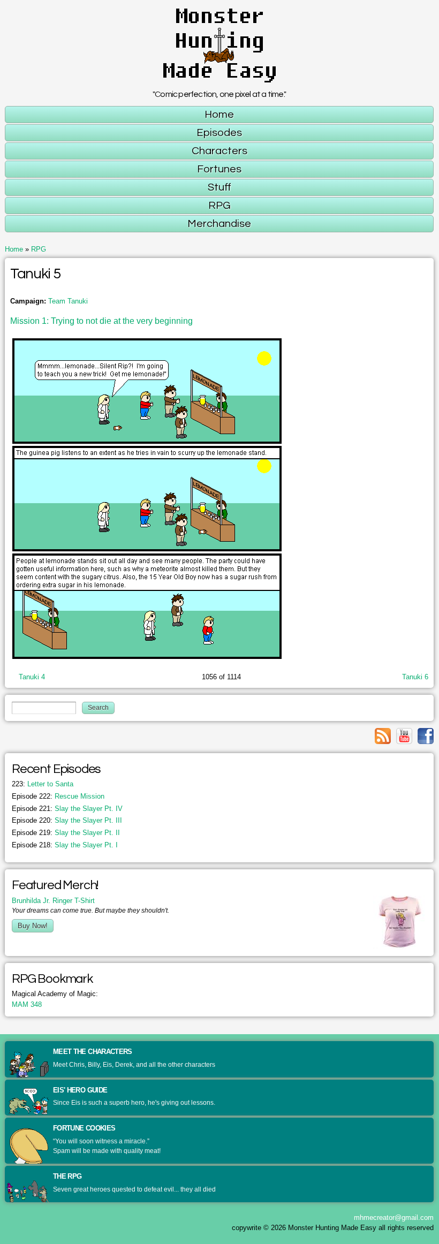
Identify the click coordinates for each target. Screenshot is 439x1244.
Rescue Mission (58, 796)
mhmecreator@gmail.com (394, 1217)
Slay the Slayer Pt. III (67, 820)
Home (14, 249)
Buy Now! (33, 926)
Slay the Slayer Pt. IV (67, 809)
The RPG (67, 1176)
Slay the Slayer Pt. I (65, 845)
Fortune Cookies (84, 1128)
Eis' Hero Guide (80, 1090)
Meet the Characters (92, 1052)
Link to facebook (426, 736)
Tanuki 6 (415, 677)
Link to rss (383, 736)
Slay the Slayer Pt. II (66, 833)
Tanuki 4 (32, 677)
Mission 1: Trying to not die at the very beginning (101, 320)
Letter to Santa (42, 784)
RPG (38, 249)
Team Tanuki (68, 301)
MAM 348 (27, 1004)
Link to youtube (404, 736)
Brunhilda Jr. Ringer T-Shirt (53, 901)
